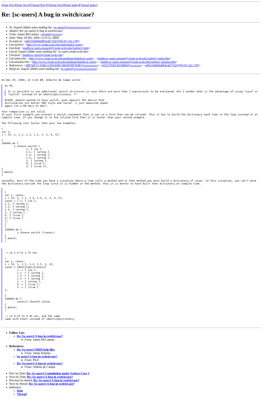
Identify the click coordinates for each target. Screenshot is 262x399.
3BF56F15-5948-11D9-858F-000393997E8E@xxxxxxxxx (62, 65)
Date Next (22, 5)
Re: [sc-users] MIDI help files (36, 349)
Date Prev (8, 5)
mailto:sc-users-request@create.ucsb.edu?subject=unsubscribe (138, 62)
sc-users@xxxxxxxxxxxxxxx (72, 27)
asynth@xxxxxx (52, 34)
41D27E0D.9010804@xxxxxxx (121, 65)
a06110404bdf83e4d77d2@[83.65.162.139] (52, 41)
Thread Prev (38, 5)
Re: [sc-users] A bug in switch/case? (40, 336)
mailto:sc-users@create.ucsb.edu (42, 55)
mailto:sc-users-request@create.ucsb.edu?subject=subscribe (134, 58)
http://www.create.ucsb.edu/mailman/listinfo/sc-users (61, 58)
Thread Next (55, 5)
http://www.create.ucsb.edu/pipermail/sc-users (54, 44)
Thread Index (88, 5)
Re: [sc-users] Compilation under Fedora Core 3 (58, 373)
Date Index (71, 5)
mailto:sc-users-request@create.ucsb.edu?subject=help (56, 48)
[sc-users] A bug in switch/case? (37, 356)
